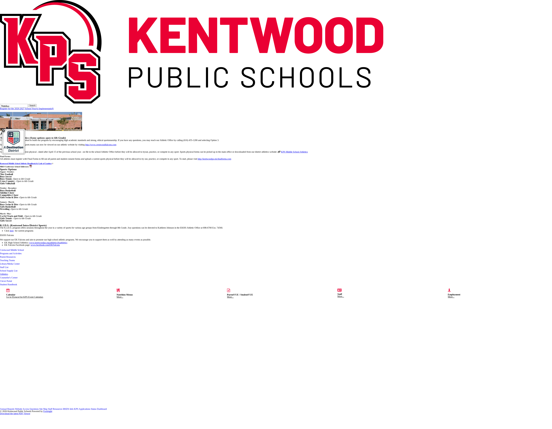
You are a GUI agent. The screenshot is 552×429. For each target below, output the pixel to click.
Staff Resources (55, 409)
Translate (5, 106)
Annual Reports (7, 409)
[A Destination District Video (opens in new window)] (13, 141)
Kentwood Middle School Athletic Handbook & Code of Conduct (26, 163)
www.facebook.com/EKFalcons (45, 245)
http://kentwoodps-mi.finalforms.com (214, 159)
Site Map (43, 409)
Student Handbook (8, 284)
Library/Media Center (10, 264)
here (12, 231)
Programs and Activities (11, 253)
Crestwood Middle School (12, 250)
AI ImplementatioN (45, 108)
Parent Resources (8, 257)
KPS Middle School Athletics (294, 152)
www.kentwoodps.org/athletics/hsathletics (48, 242)
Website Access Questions (27, 409)
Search (32, 105)
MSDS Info (68, 409)
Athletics (4, 274)
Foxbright (47, 411)
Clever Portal (6, 281)
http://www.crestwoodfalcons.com (100, 144)
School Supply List (8, 270)
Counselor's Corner (9, 277)
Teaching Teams (7, 260)
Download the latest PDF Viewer (15, 413)
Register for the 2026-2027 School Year (18, 108)
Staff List (4, 267)
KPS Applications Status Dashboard (90, 409)
